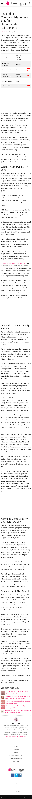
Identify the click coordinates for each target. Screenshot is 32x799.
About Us (16, 746)
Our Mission (16, 749)
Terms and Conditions (16, 791)
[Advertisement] (16, 9)
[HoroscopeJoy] (16, 3)
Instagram (9, 736)
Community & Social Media (16, 755)
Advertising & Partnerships (16, 758)
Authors (16, 752)
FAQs (16, 783)
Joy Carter (5, 32)
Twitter (15, 736)
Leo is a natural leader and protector (13, 263)
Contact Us (16, 761)
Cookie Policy (16, 786)
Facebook (23, 736)
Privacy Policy (16, 789)
